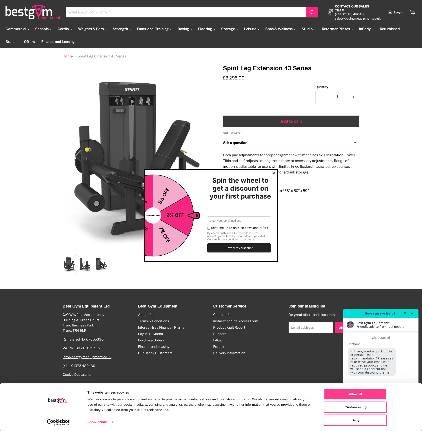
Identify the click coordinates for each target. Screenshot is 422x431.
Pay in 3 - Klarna (150, 334)
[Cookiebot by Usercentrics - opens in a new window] (58, 422)
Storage (228, 29)
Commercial (16, 29)
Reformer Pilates (336, 29)
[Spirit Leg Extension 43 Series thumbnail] (69, 264)
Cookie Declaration (77, 375)
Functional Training (153, 29)
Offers (29, 42)
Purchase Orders (151, 340)
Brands (11, 42)
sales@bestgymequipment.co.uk (358, 18)
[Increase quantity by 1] (353, 97)
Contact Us (222, 315)
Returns (219, 347)
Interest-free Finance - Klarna (161, 328)
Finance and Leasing (58, 42)
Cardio (64, 29)
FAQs (217, 340)
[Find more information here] (381, 368)
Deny (355, 420)
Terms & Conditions (153, 321)
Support (219, 334)
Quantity (321, 87)
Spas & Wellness (279, 29)
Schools (42, 29)
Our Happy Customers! (155, 353)
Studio (307, 29)
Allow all (355, 394)
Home (68, 56)
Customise (353, 407)
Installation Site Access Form (235, 321)
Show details (97, 422)
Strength (121, 29)
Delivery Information (229, 353)
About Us (145, 315)
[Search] (312, 12)
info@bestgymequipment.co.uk (87, 357)
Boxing (184, 29)
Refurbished (390, 29)
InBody (365, 29)
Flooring (205, 29)
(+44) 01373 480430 (350, 14)
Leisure (250, 29)
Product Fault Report (229, 328)
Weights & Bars (91, 29)
